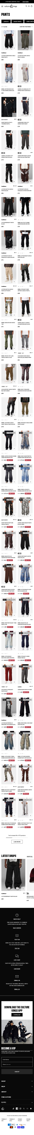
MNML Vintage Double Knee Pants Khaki (25, 423)
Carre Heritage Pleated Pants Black (24, 557)
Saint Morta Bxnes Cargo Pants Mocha (25, 790)
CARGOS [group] (6, 21)
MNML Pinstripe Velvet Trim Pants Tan (8, 623)
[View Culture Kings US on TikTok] (13, 1108)
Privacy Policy (20, 1119)
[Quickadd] (14, 48)
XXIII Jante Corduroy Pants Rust (7, 690)
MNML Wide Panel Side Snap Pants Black (25, 723)
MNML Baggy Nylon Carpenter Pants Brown (8, 557)
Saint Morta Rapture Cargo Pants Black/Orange (7, 523)
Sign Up (17, 1071)
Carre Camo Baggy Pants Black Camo (24, 523)
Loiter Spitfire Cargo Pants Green (24, 56)
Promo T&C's (28, 1119)
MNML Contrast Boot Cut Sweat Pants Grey (25, 823)
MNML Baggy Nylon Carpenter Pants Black (24, 623)
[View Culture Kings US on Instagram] (20, 1108)
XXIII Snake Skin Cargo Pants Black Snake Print (24, 356)
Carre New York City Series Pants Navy (23, 123)
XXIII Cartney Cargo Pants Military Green (8, 390)
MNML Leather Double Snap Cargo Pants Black (8, 423)
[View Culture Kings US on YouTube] (27, 1108)
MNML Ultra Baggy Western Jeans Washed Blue (7, 657)
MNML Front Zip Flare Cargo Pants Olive (7, 356)
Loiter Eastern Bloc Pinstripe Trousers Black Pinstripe (8, 723)
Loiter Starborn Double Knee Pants (8, 56)
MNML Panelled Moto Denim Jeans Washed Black (8, 490)
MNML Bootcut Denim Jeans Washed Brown (24, 223)
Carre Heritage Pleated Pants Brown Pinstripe (8, 590)
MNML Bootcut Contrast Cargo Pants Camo (8, 790)
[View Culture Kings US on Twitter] (24, 1108)
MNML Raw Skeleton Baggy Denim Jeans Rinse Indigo (8, 823)
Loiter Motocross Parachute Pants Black (7, 256)
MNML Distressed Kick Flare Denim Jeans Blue (7, 89)
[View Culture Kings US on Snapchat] (31, 1108)
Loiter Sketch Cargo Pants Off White (7, 290)
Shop (3, 1081)
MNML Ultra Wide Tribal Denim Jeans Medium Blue (8, 757)
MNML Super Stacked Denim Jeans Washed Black (8, 456)
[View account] (29, 6)
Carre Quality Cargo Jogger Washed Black (24, 323)
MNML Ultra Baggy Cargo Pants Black (25, 256)
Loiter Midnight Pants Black (7, 223)
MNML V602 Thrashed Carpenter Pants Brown (24, 390)
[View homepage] (11, 6)
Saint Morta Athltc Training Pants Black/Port (6, 123)
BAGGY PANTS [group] (17, 21)
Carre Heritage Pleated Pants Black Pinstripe (24, 156)
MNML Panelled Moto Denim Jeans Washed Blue (25, 490)
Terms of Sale (12, 1119)
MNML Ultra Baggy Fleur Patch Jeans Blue (24, 590)
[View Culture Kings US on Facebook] (17, 1108)
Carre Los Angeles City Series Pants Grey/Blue (24, 89)
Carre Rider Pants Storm (25, 689)
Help (3, 1086)
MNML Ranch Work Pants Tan (8, 323)
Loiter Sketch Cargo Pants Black (7, 189)
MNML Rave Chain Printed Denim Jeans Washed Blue (25, 456)
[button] (32, 6)
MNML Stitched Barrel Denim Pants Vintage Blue (24, 757)
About (3, 1092)
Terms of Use (4, 1119)
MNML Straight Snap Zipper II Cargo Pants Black (23, 290)
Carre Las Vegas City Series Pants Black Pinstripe (7, 156)
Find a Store (6, 1097)
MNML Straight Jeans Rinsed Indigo (23, 657)
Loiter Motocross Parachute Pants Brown (24, 189)
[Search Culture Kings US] (26, 6)
